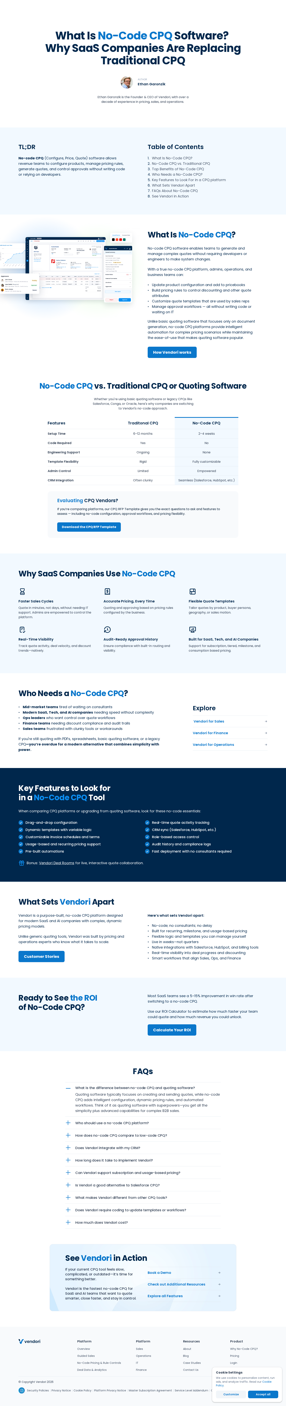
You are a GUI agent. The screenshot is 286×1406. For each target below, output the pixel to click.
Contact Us (190, 1370)
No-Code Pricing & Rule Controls (99, 1363)
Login (233, 1363)
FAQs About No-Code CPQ (175, 190)
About (187, 1349)
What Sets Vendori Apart (173, 185)
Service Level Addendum (191, 1390)
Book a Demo (159, 1272)
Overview (83, 1349)
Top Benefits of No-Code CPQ (178, 169)
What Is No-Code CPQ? (172, 158)
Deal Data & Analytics (92, 1370)
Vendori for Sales (208, 721)
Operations (143, 1356)
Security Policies (38, 1390)
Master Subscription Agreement (150, 1390)
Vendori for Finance (210, 732)
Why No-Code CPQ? (244, 1349)
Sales (139, 1349)
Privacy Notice (61, 1390)
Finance (141, 1370)
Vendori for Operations (213, 744)
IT (137, 1363)
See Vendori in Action (170, 196)
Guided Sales (86, 1356)
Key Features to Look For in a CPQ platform (189, 179)
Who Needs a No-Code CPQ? (177, 174)
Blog (186, 1356)
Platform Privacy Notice (110, 1390)
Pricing (234, 1356)
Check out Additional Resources (176, 1284)
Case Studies (192, 1363)
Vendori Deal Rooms (56, 863)
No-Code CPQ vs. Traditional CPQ (181, 163)
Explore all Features (165, 1295)
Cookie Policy (82, 1390)
